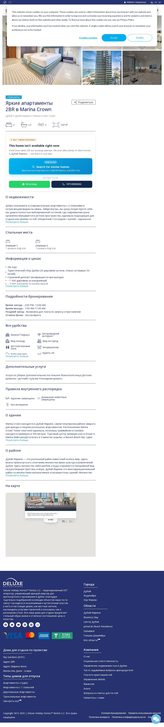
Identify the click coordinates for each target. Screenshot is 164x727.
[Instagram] (37, 624)
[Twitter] (12, 624)
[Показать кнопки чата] (156, 719)
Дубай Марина (23, 115)
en (156, 2)
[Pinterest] (31, 624)
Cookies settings (88, 37)
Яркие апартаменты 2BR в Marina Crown (43, 506)
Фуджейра (90, 595)
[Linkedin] (24, 624)
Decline (140, 37)
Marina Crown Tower (44, 115)
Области (90, 606)
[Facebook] (5, 624)
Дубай (9, 115)
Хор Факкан (90, 599)
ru (152, 2)
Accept (114, 37)
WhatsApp (31, 184)
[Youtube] (18, 624)
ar (159, 2)
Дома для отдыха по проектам (25, 650)
